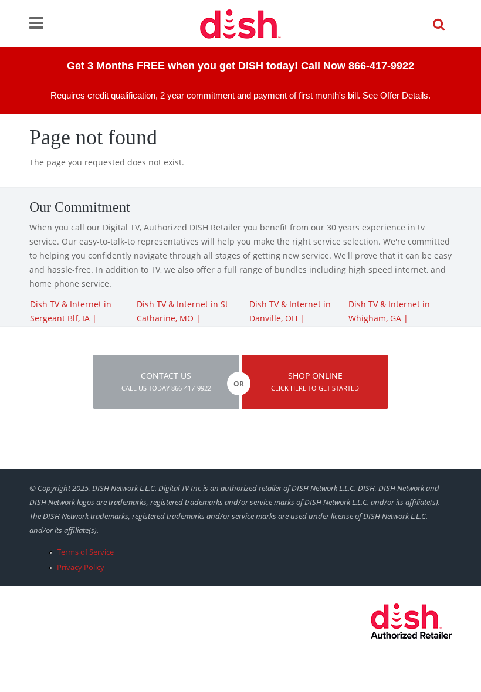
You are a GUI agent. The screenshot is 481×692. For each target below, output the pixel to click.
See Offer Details (395, 95)
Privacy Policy (80, 567)
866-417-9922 (381, 66)
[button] (166, 382)
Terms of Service (85, 552)
